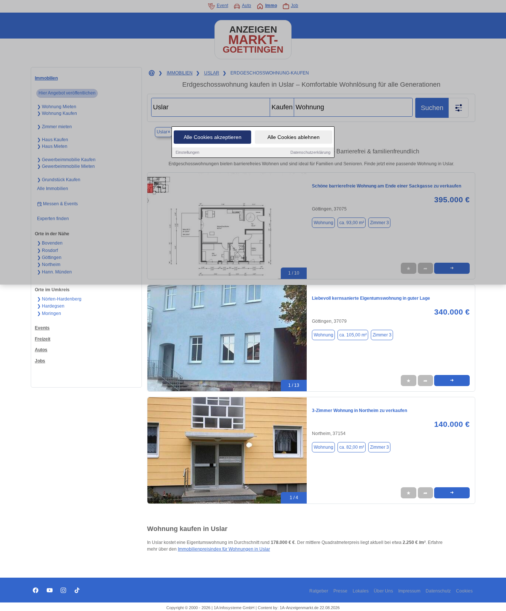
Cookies (464, 591)
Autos (41, 349)
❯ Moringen (49, 313)
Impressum (409, 591)
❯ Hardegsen (50, 306)
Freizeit (42, 339)
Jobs (40, 360)
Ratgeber (318, 591)
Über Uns (383, 591)
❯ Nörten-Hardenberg (59, 299)
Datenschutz (438, 591)
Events (42, 328)
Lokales (361, 591)
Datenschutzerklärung (310, 152)
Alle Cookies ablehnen (293, 137)
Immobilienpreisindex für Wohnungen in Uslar (224, 549)
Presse (340, 591)
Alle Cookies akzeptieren (213, 137)
